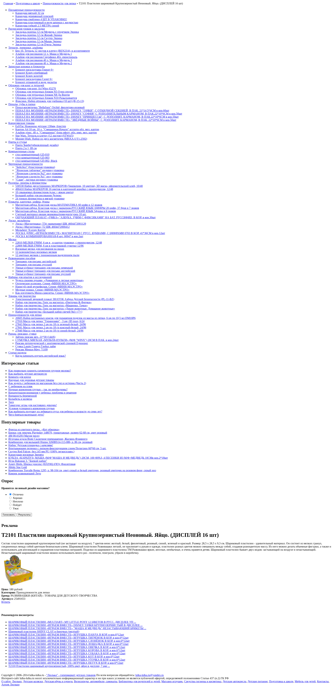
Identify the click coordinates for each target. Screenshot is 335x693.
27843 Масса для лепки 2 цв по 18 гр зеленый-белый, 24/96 (50, 324)
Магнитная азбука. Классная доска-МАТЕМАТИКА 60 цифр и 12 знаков (58, 204)
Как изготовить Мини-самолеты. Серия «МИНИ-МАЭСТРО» (52, 292)
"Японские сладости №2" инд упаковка (38, 173)
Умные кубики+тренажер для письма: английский (45, 270)
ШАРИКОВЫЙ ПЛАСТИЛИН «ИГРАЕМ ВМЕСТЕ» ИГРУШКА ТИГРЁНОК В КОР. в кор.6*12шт (68, 637)
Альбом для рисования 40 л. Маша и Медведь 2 (43, 63)
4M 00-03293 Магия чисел (23, 435)
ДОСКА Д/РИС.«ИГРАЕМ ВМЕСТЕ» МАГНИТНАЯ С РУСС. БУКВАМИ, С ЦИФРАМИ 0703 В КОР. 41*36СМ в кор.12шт (90, 233)
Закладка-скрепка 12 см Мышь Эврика (38, 41)
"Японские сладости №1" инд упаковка (38, 176)
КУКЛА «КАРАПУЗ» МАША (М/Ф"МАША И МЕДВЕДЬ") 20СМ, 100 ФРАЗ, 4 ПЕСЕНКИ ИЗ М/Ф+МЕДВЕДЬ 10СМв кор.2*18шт (88, 457)
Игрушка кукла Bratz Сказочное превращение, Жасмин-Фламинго (47, 438)
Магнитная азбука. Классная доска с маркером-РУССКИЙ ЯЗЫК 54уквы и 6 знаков (65, 211)
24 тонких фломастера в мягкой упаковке (40, 198)
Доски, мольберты (19, 220)
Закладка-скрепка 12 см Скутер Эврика (38, 38)
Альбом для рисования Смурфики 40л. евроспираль (46, 57)
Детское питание (258, 681)
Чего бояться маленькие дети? (26, 414)
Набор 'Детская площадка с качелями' (30, 445)
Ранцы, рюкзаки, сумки (22, 333)
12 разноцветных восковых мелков (36, 252)
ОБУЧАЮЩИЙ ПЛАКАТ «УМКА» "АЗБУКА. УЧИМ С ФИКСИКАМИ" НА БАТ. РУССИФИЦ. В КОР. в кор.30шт (85, 217)
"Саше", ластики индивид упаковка (36, 179)
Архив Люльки (10, 684)
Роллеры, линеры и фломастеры (27, 182)
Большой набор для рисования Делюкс (38, 195)
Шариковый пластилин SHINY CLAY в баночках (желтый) (43, 631)
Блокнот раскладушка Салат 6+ (34, 79)
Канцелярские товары (21, 123)
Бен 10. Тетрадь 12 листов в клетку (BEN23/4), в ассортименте (52, 50)
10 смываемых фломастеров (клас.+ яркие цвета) (44, 192)
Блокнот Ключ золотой (29, 75)
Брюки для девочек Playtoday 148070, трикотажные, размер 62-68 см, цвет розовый (57, 432)
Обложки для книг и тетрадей (26, 85)
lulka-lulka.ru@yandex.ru (149, 675)
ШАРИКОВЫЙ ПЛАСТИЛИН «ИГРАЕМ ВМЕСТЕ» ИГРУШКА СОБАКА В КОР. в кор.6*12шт (66, 653)
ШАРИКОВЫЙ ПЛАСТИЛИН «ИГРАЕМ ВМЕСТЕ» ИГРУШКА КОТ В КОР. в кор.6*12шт (64, 656)
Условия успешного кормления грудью (31, 408)
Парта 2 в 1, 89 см (26, 148)
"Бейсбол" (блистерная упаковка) (35, 167)
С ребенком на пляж (20, 386)
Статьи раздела (17, 352)
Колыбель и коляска (20, 398)
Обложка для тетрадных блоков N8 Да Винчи (42, 94)
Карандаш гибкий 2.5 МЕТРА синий (37, 25)
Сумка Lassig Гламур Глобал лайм (35, 346)
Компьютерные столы (21, 151)
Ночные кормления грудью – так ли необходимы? (38, 389)
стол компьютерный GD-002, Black (36, 160)
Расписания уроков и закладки (26, 28)
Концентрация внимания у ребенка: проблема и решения (42, 392)
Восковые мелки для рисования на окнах (39, 248)
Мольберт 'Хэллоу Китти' (30, 229)
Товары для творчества (22, 296)
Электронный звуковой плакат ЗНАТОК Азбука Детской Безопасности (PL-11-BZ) (64, 299)
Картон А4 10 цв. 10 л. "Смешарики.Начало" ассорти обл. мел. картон (57, 129)
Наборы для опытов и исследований (30, 277)
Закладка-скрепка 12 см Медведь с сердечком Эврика (47, 31)
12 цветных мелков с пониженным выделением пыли (47, 255)
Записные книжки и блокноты (26, 66)
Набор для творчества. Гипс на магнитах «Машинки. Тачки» (51, 305)
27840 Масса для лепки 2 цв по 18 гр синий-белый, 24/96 (49, 330)
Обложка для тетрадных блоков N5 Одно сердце (44, 91)
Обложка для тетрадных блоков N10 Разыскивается (46, 97)
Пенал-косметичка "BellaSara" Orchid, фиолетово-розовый (50, 107)
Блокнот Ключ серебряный (31, 72)
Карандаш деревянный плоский (34, 16)
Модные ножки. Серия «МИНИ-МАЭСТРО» (42, 289)
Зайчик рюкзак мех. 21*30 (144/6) (35, 336)
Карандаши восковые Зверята (26, 454)
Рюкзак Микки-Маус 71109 (31, 349)
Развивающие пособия (21, 258)
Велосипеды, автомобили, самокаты (95, 681)
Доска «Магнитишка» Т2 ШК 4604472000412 (42, 226)
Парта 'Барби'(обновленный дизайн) (37, 145)
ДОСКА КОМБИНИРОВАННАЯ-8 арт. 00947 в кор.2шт (49, 236)
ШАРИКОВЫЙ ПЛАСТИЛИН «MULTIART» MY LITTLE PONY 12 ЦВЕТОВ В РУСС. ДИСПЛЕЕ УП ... (72, 622)
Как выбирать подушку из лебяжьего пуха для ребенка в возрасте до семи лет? (55, 411)
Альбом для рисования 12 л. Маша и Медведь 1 (43, 53)
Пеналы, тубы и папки (21, 104)
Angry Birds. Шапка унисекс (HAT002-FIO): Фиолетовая (41, 464)
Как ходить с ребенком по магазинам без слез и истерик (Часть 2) (47, 383)
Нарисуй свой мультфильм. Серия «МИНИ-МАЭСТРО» (49, 286)
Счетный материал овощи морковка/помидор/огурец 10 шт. (50, 214)
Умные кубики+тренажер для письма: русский (43, 274)
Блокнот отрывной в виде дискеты (36, 82)
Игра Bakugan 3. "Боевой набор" (27, 460)
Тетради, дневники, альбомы (25, 47)
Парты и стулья (17, 141)
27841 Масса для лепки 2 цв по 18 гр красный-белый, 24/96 (50, 327)
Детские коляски (33, 681)
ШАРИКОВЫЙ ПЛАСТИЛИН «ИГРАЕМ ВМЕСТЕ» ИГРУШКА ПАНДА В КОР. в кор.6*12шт (66, 634)
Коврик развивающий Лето (24, 473)
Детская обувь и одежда (58, 681)
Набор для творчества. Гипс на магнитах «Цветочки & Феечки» (53, 302)
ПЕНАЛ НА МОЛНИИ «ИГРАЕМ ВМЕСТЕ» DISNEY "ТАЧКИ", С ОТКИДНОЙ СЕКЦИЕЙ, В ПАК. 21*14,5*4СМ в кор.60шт (92, 110)
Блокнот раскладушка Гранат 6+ (34, 69)
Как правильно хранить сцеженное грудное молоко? (39, 370)
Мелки (12, 239)
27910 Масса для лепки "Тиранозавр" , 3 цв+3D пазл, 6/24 (49, 321)
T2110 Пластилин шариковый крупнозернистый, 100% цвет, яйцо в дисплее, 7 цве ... (59, 666)
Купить (5, 601)
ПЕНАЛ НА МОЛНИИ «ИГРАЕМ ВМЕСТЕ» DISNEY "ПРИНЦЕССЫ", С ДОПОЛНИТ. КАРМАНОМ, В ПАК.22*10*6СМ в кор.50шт (97, 116)
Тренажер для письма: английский (35, 261)
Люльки (17, 681)
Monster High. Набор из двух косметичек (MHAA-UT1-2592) (51, 138)
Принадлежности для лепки (25, 314)
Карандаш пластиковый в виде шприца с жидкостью (46, 22)
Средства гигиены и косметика (202, 681)
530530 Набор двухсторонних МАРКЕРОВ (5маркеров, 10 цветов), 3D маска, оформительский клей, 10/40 (79, 185)
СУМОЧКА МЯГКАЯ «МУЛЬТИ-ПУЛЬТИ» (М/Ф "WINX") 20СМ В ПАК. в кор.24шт (67, 340)
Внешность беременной (22, 395)
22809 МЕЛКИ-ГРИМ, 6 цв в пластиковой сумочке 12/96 (49, 245)
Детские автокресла (234, 681)
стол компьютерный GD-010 (32, 154)
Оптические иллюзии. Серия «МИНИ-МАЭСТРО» (46, 283)
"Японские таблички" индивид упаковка (39, 170)
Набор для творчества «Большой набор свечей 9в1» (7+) (48, 311)
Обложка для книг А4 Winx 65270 (35, 88)
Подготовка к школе (281, 681)
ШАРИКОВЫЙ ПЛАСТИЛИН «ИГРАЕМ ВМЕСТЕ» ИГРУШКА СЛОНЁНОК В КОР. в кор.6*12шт (69, 640)
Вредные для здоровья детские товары (31, 380)
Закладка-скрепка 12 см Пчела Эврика (38, 44)
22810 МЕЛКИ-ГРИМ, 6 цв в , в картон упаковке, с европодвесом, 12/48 (58, 242)
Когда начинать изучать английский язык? (40, 355)
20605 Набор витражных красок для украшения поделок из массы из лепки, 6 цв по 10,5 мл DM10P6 (75, 318)
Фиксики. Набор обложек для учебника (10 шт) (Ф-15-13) (49, 101)
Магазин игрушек (172, 681)
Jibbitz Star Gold (17, 467)
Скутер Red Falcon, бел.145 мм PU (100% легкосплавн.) (41, 451)
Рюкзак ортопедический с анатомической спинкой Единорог (51, 343)
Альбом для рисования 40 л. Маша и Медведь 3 (43, 60)
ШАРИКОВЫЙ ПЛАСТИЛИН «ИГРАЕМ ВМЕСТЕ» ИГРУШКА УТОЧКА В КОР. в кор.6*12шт (66, 659)
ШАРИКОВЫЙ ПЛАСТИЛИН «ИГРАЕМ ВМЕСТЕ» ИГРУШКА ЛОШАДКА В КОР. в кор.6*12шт (68, 644)
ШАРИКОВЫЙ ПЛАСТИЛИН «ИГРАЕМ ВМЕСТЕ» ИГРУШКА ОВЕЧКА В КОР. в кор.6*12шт (66, 647)
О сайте (6, 681)
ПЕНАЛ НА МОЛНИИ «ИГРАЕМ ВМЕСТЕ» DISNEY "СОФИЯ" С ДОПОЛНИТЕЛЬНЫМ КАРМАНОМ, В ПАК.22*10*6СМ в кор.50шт (98, 113)
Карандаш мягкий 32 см (29, 13)
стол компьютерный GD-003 (32, 157)
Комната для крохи (19, 376)
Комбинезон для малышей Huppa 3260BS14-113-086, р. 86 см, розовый (50, 442)
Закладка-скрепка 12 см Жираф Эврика (38, 35)
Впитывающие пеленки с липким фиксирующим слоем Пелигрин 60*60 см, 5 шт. (57, 448)
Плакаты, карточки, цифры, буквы (29, 201)
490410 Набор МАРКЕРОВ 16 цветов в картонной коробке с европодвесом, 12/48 (64, 189)
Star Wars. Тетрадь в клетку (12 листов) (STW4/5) (44, 135)
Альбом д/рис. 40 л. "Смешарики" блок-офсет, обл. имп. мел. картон (56, 132)
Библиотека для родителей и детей (139, 681)
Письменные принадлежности (26, 9)
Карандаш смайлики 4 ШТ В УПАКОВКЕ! (41, 19)
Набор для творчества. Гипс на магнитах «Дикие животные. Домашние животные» (65, 308)
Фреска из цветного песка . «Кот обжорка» (33, 429)
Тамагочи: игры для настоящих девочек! (32, 405)
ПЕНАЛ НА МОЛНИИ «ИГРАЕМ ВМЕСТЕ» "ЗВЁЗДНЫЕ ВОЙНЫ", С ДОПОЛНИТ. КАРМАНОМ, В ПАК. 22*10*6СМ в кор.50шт (95, 119)
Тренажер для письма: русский (33, 264)
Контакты (323, 681)
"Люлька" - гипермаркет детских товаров (71, 675)
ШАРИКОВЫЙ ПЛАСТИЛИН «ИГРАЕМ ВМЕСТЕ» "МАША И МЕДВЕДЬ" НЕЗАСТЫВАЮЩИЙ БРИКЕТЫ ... (77, 628)
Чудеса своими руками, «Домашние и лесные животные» (49, 280)
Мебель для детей (305, 681)
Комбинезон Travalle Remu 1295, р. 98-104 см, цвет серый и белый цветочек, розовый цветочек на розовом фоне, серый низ (82, 470)
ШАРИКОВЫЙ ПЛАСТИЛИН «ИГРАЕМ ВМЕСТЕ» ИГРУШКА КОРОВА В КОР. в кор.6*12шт (66, 650)
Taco (11, 402)
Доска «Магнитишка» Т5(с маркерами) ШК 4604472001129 (50, 223)
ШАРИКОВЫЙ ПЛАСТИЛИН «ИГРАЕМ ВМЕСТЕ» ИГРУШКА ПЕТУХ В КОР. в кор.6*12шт (65, 662)
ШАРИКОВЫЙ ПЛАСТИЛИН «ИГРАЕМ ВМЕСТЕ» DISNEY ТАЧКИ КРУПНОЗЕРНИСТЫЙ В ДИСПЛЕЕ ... (75, 625)
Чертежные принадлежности (25, 163)
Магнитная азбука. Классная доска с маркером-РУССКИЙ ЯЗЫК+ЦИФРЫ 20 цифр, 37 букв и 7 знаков (77, 207)
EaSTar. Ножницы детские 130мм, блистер (40, 126)
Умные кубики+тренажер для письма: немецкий (44, 267)
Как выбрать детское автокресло (27, 373)
